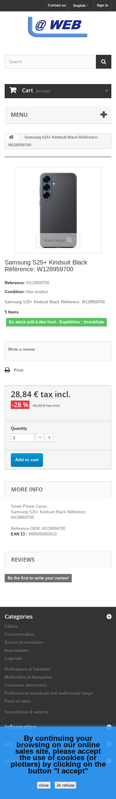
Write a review (21, 349)
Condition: (15, 291)
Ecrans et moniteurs (24, 642)
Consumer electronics (26, 685)
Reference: (15, 282)
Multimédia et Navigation (28, 677)
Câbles (11, 626)
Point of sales (18, 701)
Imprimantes (17, 650)
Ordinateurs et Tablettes (27, 669)
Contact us (57, 5)
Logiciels (13, 658)
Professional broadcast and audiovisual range (49, 693)
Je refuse (65, 785)
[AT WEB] (58, 27)
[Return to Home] (11, 137)
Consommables (20, 634)
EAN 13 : (19, 534)
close (44, 785)
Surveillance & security (27, 712)
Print (18, 370)
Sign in (102, 5)
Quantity (19, 428)
